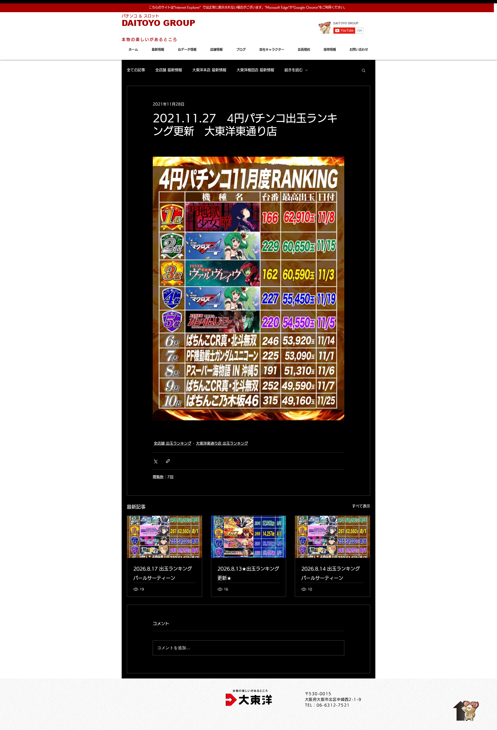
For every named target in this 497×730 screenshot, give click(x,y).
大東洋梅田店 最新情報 (255, 70)
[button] (363, 70)
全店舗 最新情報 (168, 70)
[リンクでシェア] (167, 461)
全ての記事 (136, 70)
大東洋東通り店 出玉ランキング (222, 443)
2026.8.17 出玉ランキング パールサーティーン (162, 573)
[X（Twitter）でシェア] (155, 461)
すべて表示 (361, 506)
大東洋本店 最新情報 (209, 70)
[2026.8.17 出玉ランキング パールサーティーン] (164, 537)
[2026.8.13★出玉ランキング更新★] (248, 537)
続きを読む (293, 70)
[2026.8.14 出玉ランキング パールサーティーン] (332, 537)
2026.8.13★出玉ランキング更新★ (248, 573)
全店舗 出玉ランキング (172, 443)
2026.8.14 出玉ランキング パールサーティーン (330, 573)
